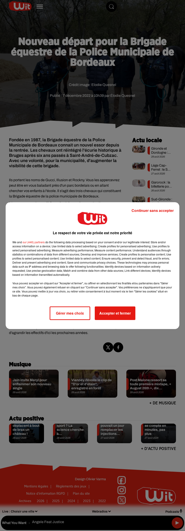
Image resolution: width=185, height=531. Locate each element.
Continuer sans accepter (153, 210)
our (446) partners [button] (34, 242)
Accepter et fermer (115, 313)
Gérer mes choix (70, 313)
